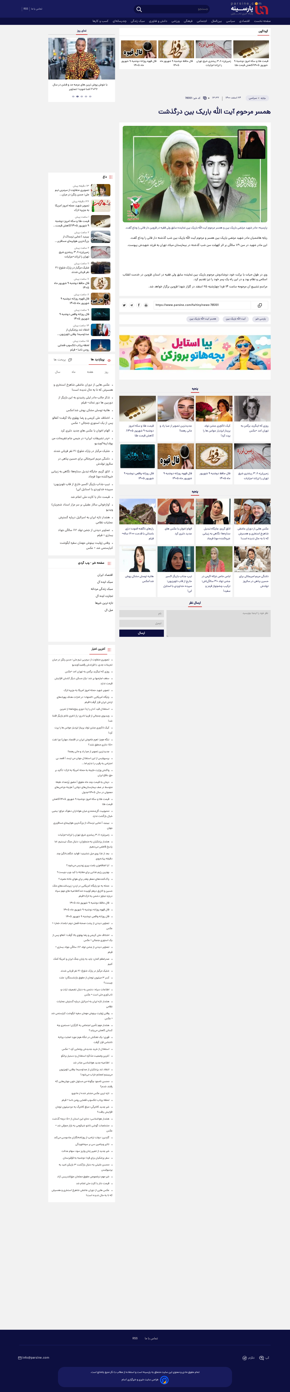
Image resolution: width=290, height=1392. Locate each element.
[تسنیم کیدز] (195, 354)
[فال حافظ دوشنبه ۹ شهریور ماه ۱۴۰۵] (176, 49)
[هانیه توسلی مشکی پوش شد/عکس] (137, 559)
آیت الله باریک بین (236, 319)
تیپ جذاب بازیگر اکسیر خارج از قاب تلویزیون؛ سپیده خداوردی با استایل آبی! (177, 583)
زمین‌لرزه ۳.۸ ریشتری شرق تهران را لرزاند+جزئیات (213, 63)
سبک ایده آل (105, 582)
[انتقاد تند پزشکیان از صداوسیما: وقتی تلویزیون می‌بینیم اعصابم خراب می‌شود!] (100, 330)
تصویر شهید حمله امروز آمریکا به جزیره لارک (72, 208)
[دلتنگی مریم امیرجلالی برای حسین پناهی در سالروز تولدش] (252, 559)
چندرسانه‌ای (120, 21)
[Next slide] (110, 59)
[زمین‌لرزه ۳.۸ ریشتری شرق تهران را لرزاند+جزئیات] (213, 49)
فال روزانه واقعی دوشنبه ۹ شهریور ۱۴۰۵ (139, 476)
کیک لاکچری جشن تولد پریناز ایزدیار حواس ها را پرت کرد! (216, 431)
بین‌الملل (217, 21)
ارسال (141, 633)
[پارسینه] (247, 9)
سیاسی (231, 21)
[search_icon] (139, 9)
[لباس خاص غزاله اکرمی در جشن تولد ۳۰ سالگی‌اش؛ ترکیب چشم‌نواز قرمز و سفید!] (214, 559)
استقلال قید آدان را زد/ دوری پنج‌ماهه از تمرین (84, 709)
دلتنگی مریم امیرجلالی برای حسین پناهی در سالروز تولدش (254, 581)
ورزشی (176, 21)
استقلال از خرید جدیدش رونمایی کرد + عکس (85, 1049)
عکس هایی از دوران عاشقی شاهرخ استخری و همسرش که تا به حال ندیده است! (253, 534)
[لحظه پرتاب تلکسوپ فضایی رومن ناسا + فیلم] (100, 345)
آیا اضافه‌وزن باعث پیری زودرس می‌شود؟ (87, 866)
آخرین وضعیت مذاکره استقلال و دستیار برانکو (85, 1056)
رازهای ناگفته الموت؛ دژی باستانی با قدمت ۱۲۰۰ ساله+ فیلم (138, 534)
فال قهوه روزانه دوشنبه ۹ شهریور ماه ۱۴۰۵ (138, 63)
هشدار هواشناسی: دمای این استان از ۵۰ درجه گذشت (80, 1119)
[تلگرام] (131, 305)
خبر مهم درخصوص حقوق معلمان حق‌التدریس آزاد (83, 1177)
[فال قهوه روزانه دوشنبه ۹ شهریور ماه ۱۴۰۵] (139, 49)
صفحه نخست (262, 21)
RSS (26, 9)
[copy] (259, 305)
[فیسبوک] (138, 305)
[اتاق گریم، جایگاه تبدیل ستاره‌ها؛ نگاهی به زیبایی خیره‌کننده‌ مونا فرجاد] (214, 511)
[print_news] (146, 305)
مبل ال (109, 610)
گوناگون (263, 31)
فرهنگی (188, 21)
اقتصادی (245, 21)
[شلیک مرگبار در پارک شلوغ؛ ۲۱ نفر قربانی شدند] (100, 268)
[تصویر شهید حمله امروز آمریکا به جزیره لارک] (100, 206)
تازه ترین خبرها (104, 603)
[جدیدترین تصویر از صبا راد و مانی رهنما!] (176, 408)
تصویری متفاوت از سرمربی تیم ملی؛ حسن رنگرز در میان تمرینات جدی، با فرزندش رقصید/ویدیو (72, 192)
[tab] (90, 96)
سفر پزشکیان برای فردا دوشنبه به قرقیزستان (86, 1158)
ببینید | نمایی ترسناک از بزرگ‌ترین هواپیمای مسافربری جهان (72, 239)
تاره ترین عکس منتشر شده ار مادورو (90, 1093)
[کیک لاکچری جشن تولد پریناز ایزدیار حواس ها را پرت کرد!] (214, 408)
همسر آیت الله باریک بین (203, 319)
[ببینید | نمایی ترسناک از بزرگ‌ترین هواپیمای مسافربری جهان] (100, 237)
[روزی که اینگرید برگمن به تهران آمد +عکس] (252, 408)
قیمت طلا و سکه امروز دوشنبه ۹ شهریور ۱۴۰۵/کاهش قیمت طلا (251, 63)
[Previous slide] (53, 59)
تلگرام (251, 1358)
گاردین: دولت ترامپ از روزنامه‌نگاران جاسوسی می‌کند (81, 1138)
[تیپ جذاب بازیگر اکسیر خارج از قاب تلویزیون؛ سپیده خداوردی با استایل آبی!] (176, 559)
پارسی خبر (260, 319)
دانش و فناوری (158, 21)
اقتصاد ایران (105, 575)
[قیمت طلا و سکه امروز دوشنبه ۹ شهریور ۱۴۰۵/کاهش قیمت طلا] (251, 49)
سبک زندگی (138, 21)
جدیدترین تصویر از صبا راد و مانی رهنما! (176, 428)
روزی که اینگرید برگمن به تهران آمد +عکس (255, 428)
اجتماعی (202, 21)
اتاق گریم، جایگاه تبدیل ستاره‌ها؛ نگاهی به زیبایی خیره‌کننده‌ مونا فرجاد (216, 534)
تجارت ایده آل (104, 596)
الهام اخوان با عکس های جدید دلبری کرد (178, 531)
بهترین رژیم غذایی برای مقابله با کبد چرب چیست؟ (83, 872)
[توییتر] (124, 305)
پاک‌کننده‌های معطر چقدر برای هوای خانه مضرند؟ (83, 879)
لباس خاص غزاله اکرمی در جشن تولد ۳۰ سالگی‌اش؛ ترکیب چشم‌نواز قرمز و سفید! (216, 583)
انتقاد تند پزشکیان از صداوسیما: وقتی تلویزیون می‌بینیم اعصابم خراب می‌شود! (72, 332)
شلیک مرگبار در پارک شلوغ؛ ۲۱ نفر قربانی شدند (72, 270)
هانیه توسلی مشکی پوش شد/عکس (139, 579)
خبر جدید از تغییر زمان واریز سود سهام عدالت (85, 1151)
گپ (267, 1358)
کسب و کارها (101, 21)
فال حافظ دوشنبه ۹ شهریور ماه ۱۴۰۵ (176, 63)
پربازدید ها (97, 359)
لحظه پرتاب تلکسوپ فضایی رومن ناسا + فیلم (73, 347)
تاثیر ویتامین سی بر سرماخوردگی (92, 1144)
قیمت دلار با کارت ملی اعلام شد (90, 497)
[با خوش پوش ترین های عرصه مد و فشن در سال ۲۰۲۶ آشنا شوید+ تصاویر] (81, 58)
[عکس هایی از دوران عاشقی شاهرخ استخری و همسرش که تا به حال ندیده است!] (252, 511)
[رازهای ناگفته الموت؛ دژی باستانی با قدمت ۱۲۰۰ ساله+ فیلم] (137, 511)
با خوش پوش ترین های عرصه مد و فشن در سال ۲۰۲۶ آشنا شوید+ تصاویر (80, 87)
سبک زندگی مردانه (102, 589)
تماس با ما (36, 9)
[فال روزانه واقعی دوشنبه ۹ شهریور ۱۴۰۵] (137, 456)
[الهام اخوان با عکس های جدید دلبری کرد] (176, 511)
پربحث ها (60, 360)
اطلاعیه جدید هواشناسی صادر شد (91, 1063)
